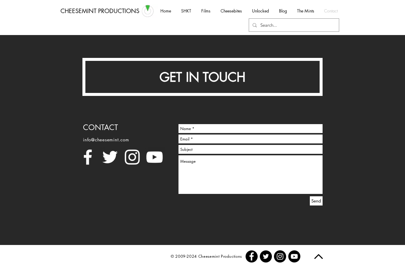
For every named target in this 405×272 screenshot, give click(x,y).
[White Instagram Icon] (132, 157)
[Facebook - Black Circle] (251, 256)
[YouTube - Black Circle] (294, 256)
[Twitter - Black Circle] (266, 256)
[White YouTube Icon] (154, 157)
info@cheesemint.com (106, 140)
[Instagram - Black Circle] (280, 256)
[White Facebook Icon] (88, 157)
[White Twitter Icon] (110, 157)
